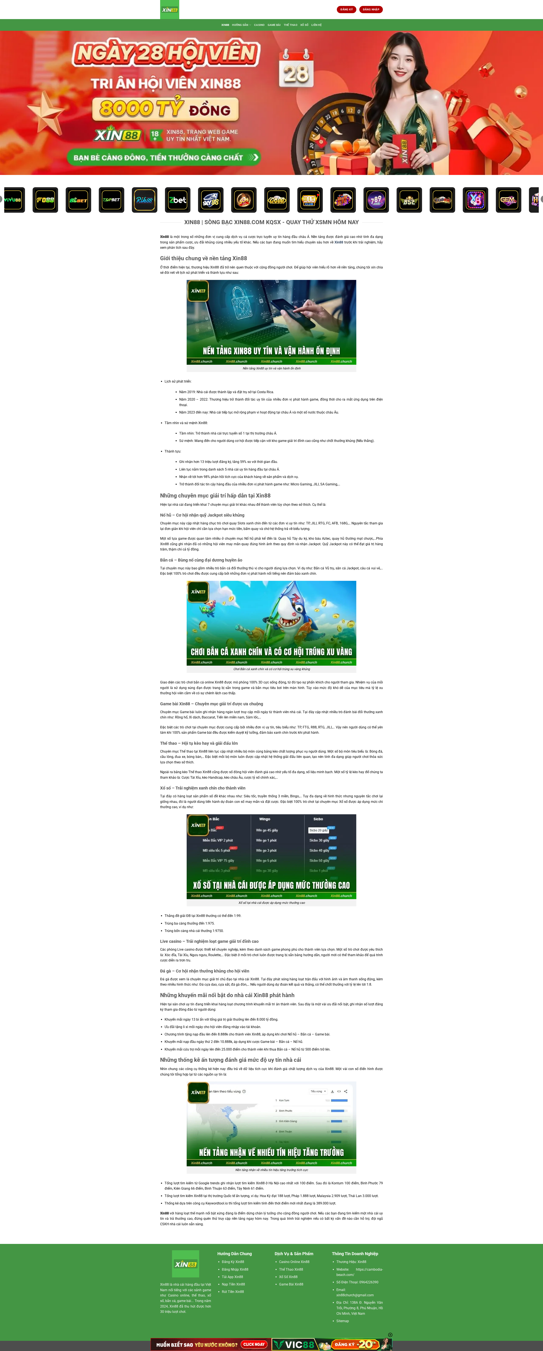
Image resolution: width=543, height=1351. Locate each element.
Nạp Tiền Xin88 (233, 1284)
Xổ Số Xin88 (288, 1277)
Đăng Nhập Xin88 (235, 1269)
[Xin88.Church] (181, 9)
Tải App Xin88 (232, 1277)
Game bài (274, 25)
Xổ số (304, 25)
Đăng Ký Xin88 (233, 1262)
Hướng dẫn (240, 25)
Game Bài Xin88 (291, 1284)
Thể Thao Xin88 (291, 1269)
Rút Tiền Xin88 (233, 1292)
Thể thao (290, 25)
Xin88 (225, 25)
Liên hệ (316, 25)
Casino (259, 25)
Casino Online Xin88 (294, 1262)
